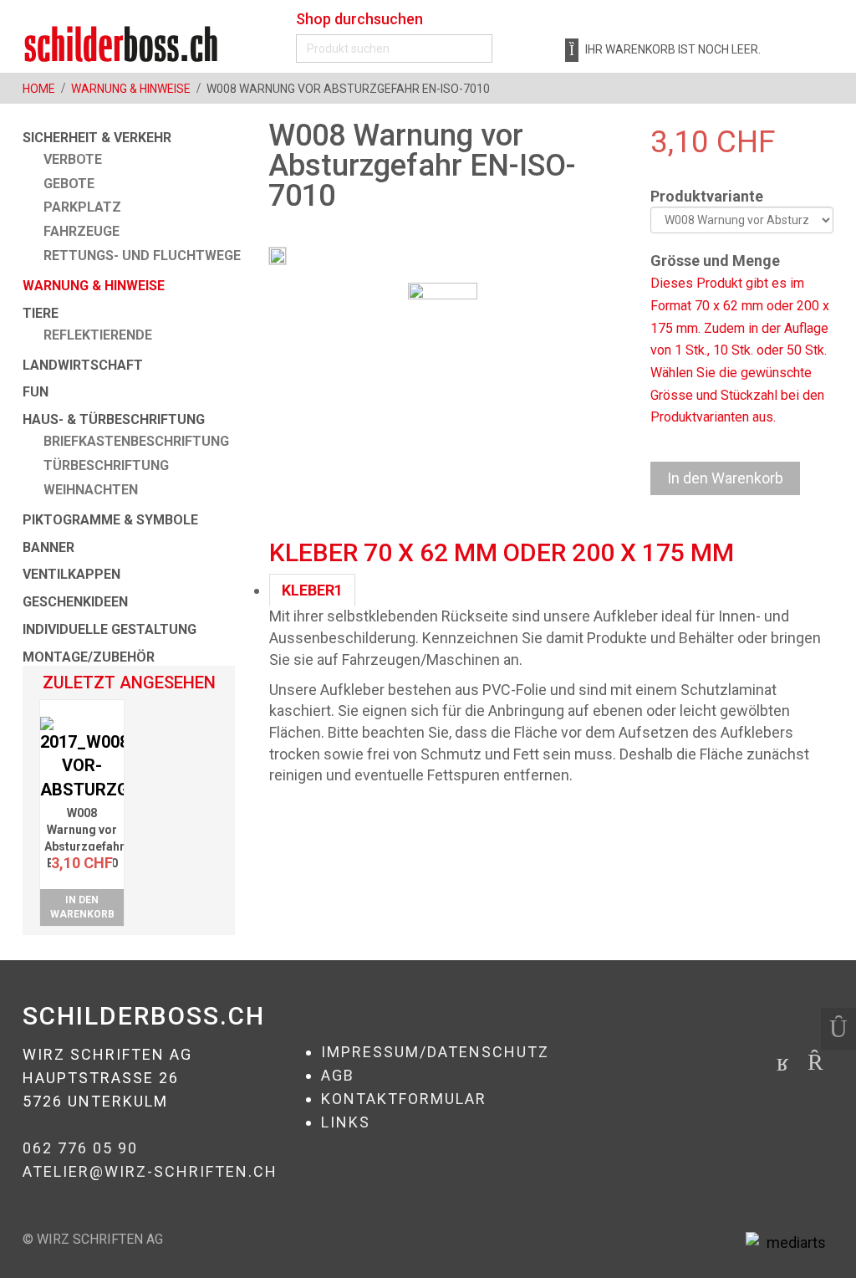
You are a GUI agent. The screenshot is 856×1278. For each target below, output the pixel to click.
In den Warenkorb (82, 907)
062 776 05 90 (80, 1148)
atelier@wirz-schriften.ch (150, 1171)
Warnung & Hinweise (131, 88)
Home (39, 88)
